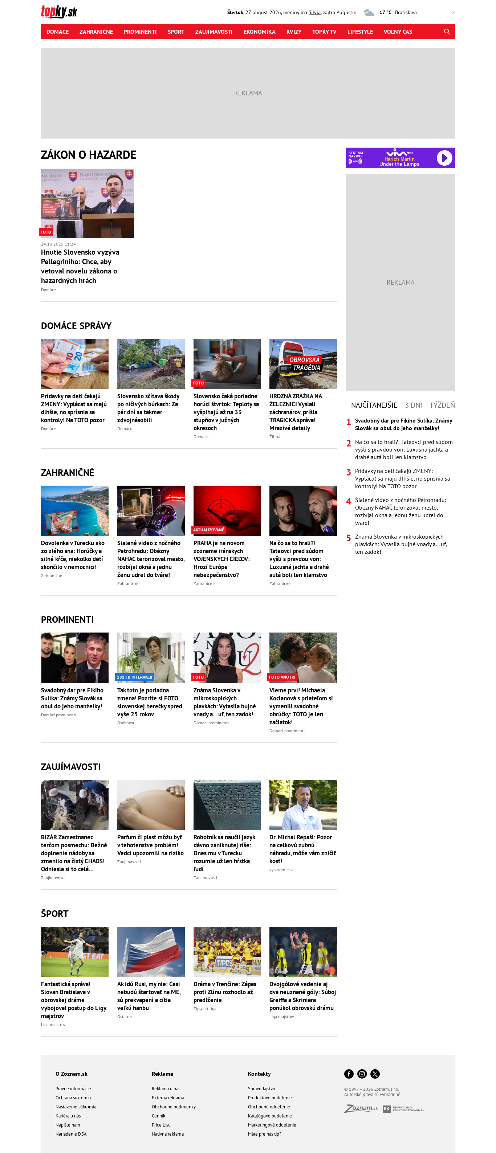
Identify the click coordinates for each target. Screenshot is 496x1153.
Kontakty (259, 1073)
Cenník (158, 1116)
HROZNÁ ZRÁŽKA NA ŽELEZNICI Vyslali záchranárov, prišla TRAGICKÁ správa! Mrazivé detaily (295, 412)
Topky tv (324, 31)
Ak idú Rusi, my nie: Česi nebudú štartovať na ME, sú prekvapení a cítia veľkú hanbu (148, 996)
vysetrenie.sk (281, 869)
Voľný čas (398, 31)
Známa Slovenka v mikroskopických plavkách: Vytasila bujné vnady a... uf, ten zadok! (225, 702)
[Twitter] (375, 1074)
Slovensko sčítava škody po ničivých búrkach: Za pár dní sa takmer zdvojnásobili (148, 408)
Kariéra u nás (68, 1116)
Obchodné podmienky (174, 1107)
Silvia (315, 12)
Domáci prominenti (58, 714)
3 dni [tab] (413, 405)
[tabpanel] (400, 486)
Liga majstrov (53, 1024)
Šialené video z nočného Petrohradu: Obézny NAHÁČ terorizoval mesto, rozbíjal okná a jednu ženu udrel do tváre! (150, 559)
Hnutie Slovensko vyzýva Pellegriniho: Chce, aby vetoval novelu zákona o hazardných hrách (80, 266)
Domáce (57, 31)
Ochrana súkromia (73, 1098)
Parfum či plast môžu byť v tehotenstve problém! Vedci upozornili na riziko (150, 845)
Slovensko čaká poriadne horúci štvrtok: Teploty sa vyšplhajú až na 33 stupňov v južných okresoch (226, 412)
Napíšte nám (68, 1125)
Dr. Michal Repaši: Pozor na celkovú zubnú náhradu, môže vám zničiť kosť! (302, 849)
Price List (161, 1125)
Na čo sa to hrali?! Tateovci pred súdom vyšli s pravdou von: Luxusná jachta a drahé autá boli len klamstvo (299, 559)
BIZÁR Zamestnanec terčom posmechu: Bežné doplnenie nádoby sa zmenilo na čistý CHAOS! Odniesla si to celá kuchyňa (74, 853)
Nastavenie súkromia (76, 1107)
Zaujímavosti (214, 31)
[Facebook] (349, 1074)
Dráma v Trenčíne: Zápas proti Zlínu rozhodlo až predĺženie (225, 992)
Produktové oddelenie (270, 1098)
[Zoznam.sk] (363, 1111)
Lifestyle (360, 31)
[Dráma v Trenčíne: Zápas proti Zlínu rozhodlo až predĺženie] (227, 952)
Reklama (162, 1073)
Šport (176, 31)
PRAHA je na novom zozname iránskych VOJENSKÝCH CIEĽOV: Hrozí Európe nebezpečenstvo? (222, 559)
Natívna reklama (168, 1134)
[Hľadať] (447, 31)
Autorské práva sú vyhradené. (373, 1094)
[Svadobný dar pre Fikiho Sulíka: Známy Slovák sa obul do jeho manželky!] (75, 658)
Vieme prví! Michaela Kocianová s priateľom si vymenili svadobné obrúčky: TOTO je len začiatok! (301, 706)
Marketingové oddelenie (272, 1125)
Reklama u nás (166, 1089)
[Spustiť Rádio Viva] (399, 152)
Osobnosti (126, 722)
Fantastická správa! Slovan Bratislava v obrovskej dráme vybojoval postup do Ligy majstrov (73, 1000)
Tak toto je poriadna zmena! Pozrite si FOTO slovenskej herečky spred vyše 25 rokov (149, 702)
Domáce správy (76, 326)
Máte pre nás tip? (264, 1134)
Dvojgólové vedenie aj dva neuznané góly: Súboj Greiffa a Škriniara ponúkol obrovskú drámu (302, 996)
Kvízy (293, 31)
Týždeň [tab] (442, 405)
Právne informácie (73, 1089)
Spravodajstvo (261, 1089)
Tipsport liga (205, 1008)
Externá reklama (168, 1098)
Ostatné (124, 1016)
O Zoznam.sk (72, 1073)
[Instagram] (362, 1074)
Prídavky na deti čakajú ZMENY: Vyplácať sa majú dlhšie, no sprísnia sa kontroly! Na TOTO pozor (74, 408)
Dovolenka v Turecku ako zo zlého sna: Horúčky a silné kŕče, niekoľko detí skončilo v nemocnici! (73, 555)
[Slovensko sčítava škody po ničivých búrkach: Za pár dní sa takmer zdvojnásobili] (151, 364)
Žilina (274, 436)
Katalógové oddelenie (270, 1116)
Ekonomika (260, 31)
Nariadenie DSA (71, 1134)
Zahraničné (96, 31)
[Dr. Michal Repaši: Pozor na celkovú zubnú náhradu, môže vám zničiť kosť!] (303, 805)
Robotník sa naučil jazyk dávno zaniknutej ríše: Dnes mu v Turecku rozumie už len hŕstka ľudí (224, 853)
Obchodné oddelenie (269, 1107)
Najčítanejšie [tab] (374, 405)
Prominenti (140, 31)
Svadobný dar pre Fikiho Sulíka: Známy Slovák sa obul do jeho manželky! (72, 698)
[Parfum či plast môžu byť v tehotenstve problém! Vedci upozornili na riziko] (151, 805)
